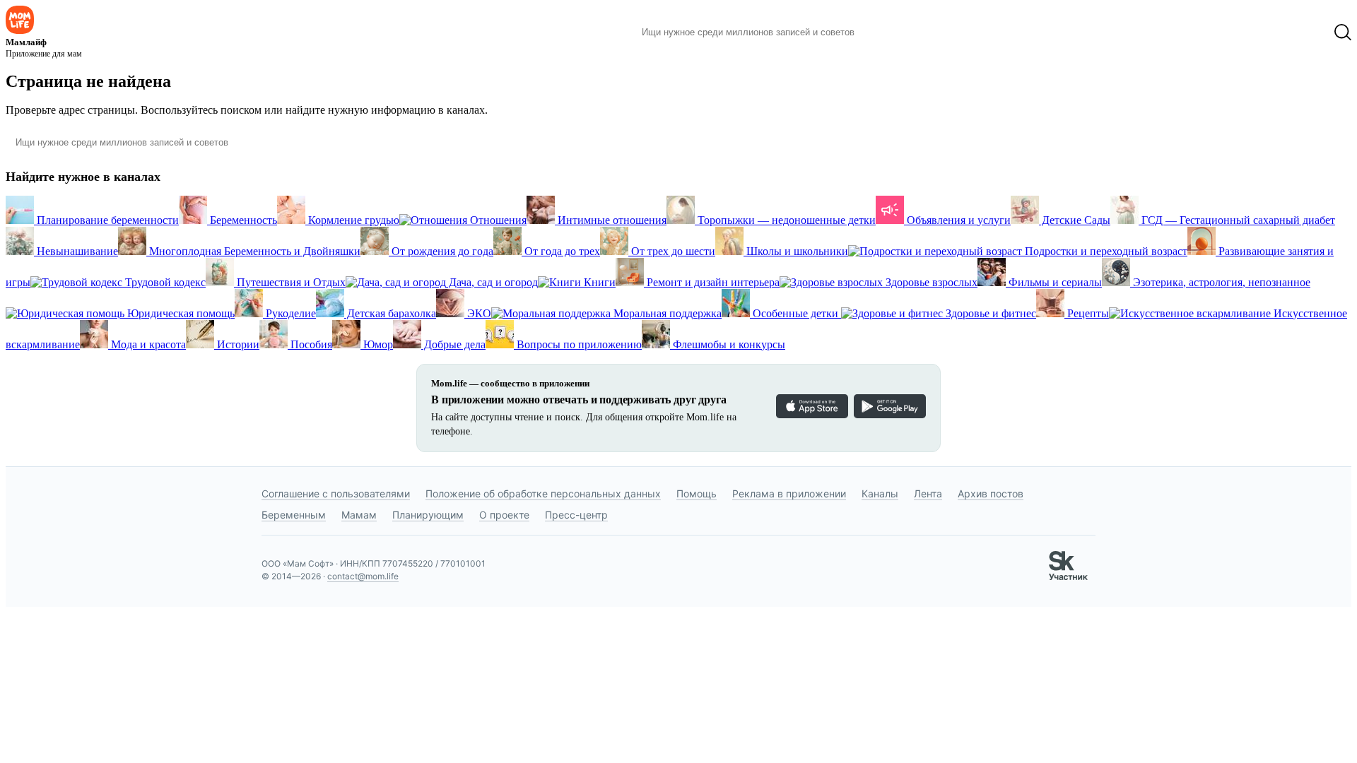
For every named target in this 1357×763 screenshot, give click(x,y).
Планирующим (428, 515)
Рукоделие (289, 313)
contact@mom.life (363, 576)
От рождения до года (441, 251)
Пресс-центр (576, 515)
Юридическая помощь (179, 313)
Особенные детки (795, 313)
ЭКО (477, 313)
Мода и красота (147, 344)
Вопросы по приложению (578, 344)
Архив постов (990, 493)
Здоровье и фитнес (989, 313)
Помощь (696, 493)
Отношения (497, 220)
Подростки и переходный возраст (1104, 251)
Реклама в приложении (789, 493)
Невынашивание (76, 251)
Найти (886, 32)
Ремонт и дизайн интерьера (712, 282)
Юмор (376, 344)
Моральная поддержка (666, 313)
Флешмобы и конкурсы (727, 344)
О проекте (504, 515)
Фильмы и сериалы (1054, 282)
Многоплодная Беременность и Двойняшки (253, 251)
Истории (236, 344)
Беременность (242, 220)
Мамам (359, 515)
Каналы (880, 493)
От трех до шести (671, 251)
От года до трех (561, 251)
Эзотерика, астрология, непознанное (1220, 282)
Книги (598, 282)
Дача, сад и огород (492, 282)
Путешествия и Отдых (290, 282)
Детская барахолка (390, 313)
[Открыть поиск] (1342, 32)
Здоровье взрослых (930, 282)
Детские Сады (1074, 220)
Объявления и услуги (957, 220)
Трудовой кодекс (164, 282)
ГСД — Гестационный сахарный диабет (1237, 220)
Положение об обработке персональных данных (543, 493)
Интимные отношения (610, 220)
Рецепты (1086, 313)
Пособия (310, 344)
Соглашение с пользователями (336, 493)
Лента (928, 493)
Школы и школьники (796, 251)
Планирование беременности (106, 220)
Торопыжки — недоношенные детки (785, 220)
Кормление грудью (352, 220)
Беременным (294, 515)
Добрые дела (453, 344)
